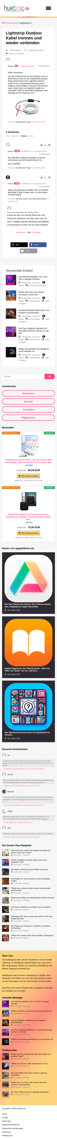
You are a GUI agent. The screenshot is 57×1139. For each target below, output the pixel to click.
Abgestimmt (15, 136)
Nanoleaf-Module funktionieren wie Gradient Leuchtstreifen (28, 1021)
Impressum (6, 1132)
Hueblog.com (11, 991)
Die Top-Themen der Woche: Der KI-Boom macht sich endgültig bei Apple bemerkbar (27, 605)
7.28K (16, 183)
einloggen (37, 232)
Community (12, 23)
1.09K (17, 151)
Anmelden (28, 409)
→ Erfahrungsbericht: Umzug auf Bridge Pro (17, 822)
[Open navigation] (48, 8)
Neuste (24, 136)
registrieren (21, 232)
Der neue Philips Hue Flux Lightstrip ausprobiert (30, 1092)
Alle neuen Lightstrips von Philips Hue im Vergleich (31, 907)
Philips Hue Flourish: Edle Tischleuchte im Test (29, 1064)
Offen (8, 136)
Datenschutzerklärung (10, 1125)
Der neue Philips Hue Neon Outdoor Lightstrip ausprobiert (29, 1074)
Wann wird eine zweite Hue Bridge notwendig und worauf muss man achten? (30, 851)
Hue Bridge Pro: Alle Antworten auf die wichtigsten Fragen (30, 880)
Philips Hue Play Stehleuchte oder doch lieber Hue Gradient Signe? (31, 1055)
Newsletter (28, 393)
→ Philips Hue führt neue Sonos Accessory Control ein (21, 786)
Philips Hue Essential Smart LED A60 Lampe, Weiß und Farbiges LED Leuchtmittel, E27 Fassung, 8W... (28, 461)
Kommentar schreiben (37, 285)
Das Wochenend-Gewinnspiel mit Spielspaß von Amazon (27, 733)
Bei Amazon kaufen (30, 476)
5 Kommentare (34, 319)
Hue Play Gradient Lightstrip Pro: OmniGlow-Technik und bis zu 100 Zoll (31, 1031)
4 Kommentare (34, 301)
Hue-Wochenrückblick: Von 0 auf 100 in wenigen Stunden (30, 1002)
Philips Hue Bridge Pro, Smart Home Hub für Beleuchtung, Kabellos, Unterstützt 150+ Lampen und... (28, 516)
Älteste (30, 136)
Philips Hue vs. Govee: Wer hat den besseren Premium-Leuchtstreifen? (29, 1083)
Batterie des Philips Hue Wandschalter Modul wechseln (32, 898)
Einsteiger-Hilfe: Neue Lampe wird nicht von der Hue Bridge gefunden (31, 917)
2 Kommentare (34, 358)
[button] (19, 244)
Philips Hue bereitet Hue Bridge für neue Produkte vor (32, 1039)
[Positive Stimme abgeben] (41, 145)
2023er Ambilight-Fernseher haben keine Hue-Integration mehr (29, 861)
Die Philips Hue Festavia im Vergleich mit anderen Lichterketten (30, 927)
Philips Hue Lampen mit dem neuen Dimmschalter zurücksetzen (30, 889)
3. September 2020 (38, 122)
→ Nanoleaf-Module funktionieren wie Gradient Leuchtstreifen (23, 769)
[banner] (16, 8)
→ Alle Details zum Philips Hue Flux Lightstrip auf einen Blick (23, 805)
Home (4, 1114)
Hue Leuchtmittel (16, 53)
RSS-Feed (6, 1121)
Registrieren (28, 417)
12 (17, 66)
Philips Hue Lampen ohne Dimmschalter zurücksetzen (32, 935)
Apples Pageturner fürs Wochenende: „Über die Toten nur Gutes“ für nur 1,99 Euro (27, 669)
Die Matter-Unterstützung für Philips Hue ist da (29, 869)
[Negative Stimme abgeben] (49, 145)
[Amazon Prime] (28, 466)
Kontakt (28, 401)
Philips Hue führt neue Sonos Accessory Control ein (31, 1011)
